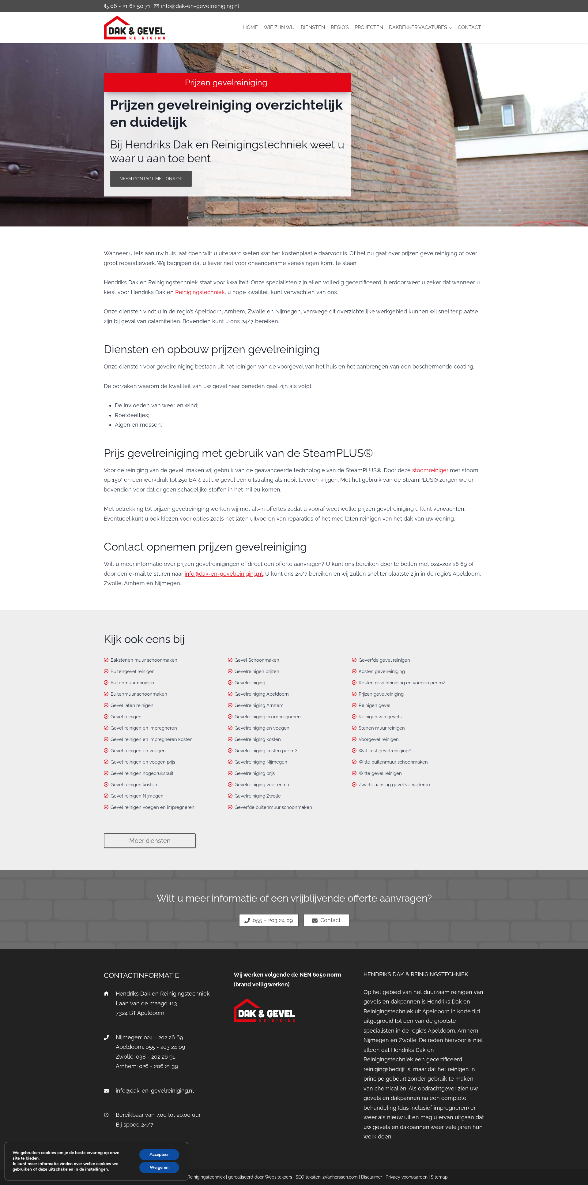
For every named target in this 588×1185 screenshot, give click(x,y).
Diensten (313, 27)
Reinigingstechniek (200, 292)
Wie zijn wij (279, 27)
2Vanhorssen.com (340, 1177)
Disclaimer (371, 1177)
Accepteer (159, 1154)
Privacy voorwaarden (407, 1177)
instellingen (96, 1169)
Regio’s (340, 27)
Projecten (369, 27)
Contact (469, 27)
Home (250, 27)
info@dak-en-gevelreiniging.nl (224, 573)
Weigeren (159, 1167)
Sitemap (439, 1177)
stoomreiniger (431, 470)
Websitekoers (278, 1177)
